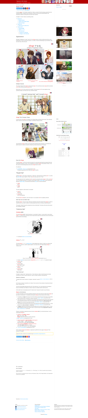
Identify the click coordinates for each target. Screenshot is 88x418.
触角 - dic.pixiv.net (20, 318)
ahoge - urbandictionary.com (22, 308)
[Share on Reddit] (27, 8)
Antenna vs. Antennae (24, 32)
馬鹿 (19, 176)
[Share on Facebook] (23, 8)
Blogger (46, 414)
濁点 (22, 181)
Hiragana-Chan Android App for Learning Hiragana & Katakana (42, 406)
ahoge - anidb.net (40, 297)
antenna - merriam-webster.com (45, 279)
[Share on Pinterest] (51, 43)
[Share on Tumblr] (25, 8)
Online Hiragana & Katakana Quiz (40, 407)
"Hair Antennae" (21, 31)
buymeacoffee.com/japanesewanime (39, 333)
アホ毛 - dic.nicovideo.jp (21, 327)
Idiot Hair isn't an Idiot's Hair (24, 25)
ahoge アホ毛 (19, 6)
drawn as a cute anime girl (27, 236)
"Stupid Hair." (19, 24)
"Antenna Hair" (20, 27)
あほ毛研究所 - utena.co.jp (22, 168)
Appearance (19, 18)
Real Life (21, 22)
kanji (36, 181)
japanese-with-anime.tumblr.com (21, 406)
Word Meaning (27, 10)
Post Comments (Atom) (24, 398)
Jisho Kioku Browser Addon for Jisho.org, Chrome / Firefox (42, 409)
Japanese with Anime (22, 1)
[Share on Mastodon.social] (29, 8)
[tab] (19, 3)
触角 (21, 28)
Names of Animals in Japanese (40, 411)
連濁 (41, 180)
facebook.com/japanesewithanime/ (21, 408)
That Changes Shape (24, 21)
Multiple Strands (21, 20)
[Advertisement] (34, 354)
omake (22, 260)
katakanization (29, 243)
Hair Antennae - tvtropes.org (39, 304)
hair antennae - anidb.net (38, 301)
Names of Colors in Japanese (39, 410)
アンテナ (22, 29)
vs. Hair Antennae (24, 33)
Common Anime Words (20, 340)
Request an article (59, 7)
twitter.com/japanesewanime (21, 409)
